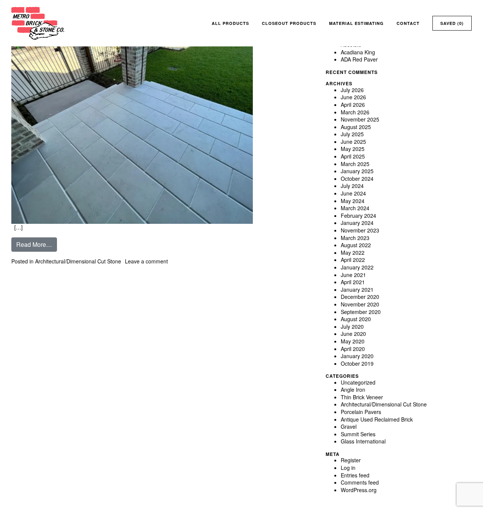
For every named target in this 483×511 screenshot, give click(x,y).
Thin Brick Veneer (362, 397)
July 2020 (352, 326)
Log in (348, 467)
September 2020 (361, 312)
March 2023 (355, 238)
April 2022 (353, 259)
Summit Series (358, 434)
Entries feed (355, 475)
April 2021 (353, 282)
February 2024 (358, 215)
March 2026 (355, 112)
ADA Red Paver (359, 59)
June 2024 (353, 193)
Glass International (363, 441)
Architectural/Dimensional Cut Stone (78, 261)
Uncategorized (358, 382)
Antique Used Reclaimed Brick (377, 419)
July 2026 (352, 90)
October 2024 (357, 178)
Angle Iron (353, 389)
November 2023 (360, 230)
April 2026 (353, 104)
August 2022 (356, 245)
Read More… (36, 244)
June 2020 (353, 333)
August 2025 (356, 127)
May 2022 (353, 252)
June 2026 (353, 97)
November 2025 (360, 119)
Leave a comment (146, 261)
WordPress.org (359, 490)
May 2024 (353, 201)
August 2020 (356, 319)
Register (351, 460)
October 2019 (357, 363)
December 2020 (360, 296)
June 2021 (353, 275)
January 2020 (357, 356)
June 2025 (353, 141)
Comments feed (360, 482)
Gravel (349, 426)
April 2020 (353, 348)
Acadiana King (358, 52)
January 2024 (357, 222)
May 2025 (353, 148)
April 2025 (353, 156)
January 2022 (357, 267)
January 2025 (357, 171)
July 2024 (352, 185)
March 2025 (355, 164)
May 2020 (353, 341)
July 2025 (352, 134)
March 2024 (355, 208)
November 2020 (360, 304)
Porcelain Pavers (361, 412)
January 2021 (357, 289)
